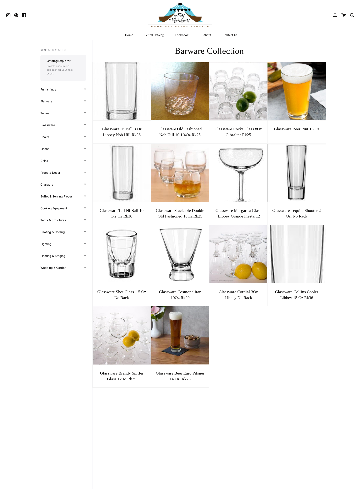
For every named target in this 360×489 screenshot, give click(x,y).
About (207, 35)
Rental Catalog (154, 35)
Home (129, 35)
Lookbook (182, 35)
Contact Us (229, 35)
